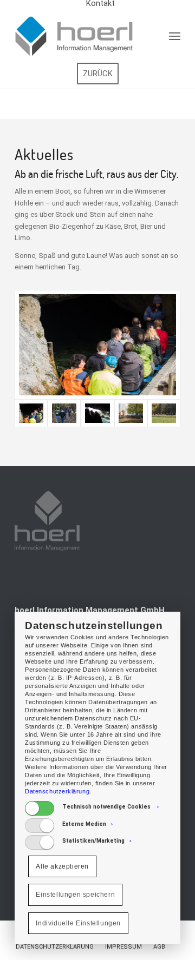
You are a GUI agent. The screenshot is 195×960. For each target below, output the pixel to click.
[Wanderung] (163, 413)
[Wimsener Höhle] (97, 345)
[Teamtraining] (64, 413)
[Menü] (174, 36)
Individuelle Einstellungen (78, 923)
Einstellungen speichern (75, 894)
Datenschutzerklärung (57, 791)
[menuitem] (54, 947)
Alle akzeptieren (62, 866)
